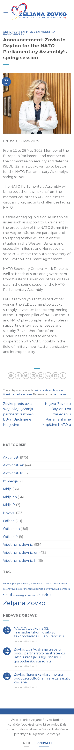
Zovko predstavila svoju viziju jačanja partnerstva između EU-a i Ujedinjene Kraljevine (19, 414)
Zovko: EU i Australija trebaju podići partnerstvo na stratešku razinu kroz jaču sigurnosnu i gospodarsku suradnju (39, 655)
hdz (42, 583)
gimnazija (34, 583)
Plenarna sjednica (33, 589)
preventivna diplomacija (57, 589)
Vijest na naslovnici (18, 545)
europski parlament (17, 583)
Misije (7, 489)
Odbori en (11, 529)
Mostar (19, 589)
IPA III (48, 583)
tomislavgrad (20, 595)
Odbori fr (10, 537)
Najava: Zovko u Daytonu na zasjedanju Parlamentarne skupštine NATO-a (56, 414)
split (8, 594)
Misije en (33, 31)
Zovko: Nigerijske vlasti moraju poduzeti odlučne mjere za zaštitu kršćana (42, 678)
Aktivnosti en (14, 31)
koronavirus (9, 589)
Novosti (9, 513)
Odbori (9, 521)
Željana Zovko (24, 603)
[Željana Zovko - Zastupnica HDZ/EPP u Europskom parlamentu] (39, 11)
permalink (59, 394)
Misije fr (9, 505)
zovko (44, 594)
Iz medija (10, 481)
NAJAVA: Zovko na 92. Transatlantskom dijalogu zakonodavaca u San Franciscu (39, 632)
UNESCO (32, 595)
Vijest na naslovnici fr (20, 561)
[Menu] (5, 11)
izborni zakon (59, 583)
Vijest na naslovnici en (17, 394)
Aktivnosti (11, 457)
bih (5, 583)
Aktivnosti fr (13, 473)
